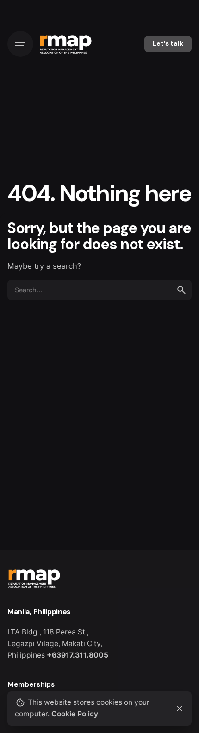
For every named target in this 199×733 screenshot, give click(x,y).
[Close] (179, 708)
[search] (181, 290)
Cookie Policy (74, 713)
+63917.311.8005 (77, 655)
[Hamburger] (20, 44)
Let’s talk (168, 43)
